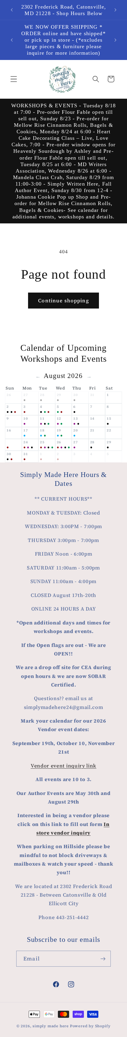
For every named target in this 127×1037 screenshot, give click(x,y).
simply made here (50, 1025)
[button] (13, 79)
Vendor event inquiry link (63, 765)
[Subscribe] (102, 959)
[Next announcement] (115, 10)
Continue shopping (63, 300)
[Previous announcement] (11, 10)
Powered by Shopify (90, 1025)
